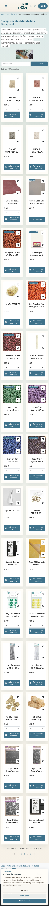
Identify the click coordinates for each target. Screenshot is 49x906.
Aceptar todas (24, 901)
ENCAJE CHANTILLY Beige (12, 98)
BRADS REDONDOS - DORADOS (37, 512)
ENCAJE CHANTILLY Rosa (36, 98)
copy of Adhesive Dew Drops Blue (12, 615)
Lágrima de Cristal (12, 510)
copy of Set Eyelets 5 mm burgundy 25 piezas (12, 408)
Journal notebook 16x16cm (36, 821)
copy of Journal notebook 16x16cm (12, 563)
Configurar (24, 896)
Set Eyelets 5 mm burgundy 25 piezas (12, 357)
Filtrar (39, 64)
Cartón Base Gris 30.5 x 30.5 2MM (36, 202)
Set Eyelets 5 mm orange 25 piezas (36, 305)
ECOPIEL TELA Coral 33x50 (12, 202)
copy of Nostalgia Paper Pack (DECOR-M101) (37, 563)
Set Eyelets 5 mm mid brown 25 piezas (12, 254)
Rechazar (24, 890)
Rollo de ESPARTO (12, 304)
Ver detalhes (36, 219)
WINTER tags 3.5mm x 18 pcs (12, 718)
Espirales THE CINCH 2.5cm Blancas (37, 666)
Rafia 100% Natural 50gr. (37, 718)
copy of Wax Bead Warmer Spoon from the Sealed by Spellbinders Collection (12, 770)
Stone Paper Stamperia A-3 (36, 253)
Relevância (7, 64)
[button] (31, 6)
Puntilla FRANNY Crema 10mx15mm (37, 357)
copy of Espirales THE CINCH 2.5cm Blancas (12, 666)
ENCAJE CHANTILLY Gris (12, 150)
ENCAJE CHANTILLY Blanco (37, 150)
